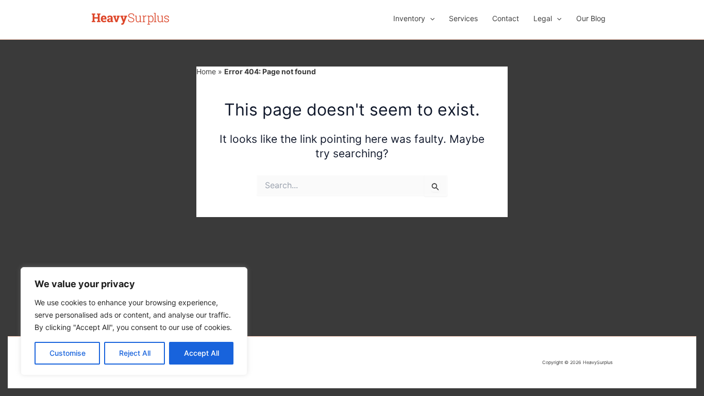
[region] (134, 321)
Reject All (134, 353)
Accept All (201, 353)
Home (206, 71)
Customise (67, 353)
